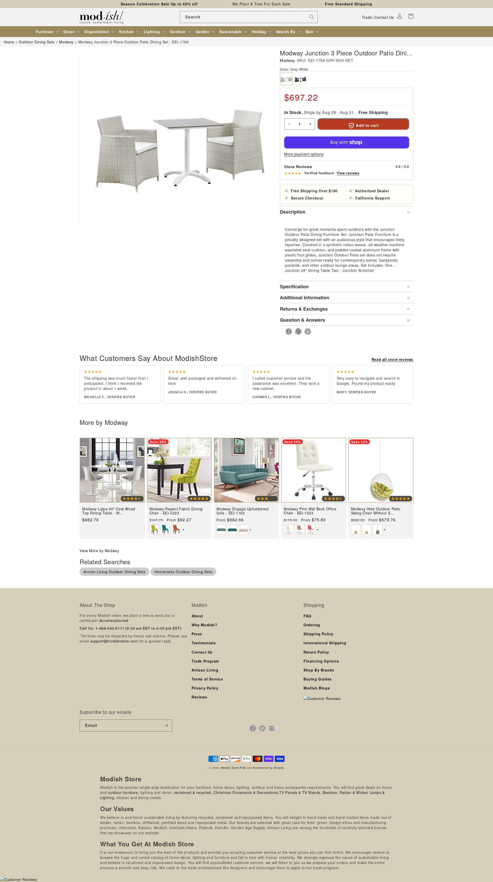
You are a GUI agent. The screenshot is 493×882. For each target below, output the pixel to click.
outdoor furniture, (123, 792)
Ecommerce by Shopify (268, 768)
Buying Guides (318, 679)
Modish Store (230, 768)
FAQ (307, 615)
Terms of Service (207, 679)
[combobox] (248, 17)
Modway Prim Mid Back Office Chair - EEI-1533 (310, 511)
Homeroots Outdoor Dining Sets (183, 571)
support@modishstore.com (114, 641)
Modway (287, 60)
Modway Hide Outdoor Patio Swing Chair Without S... (376, 511)
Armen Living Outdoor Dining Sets (114, 571)
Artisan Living (205, 670)
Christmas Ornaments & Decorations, (246, 792)
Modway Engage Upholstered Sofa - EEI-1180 (242, 511)
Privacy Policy (205, 688)
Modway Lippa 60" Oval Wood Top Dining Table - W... (108, 511)
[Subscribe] (166, 726)
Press (197, 633)
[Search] (311, 17)
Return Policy (316, 652)
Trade (367, 17)
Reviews (199, 696)
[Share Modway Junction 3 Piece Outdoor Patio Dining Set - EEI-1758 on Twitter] (296, 331)
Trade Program (205, 661)
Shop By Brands (319, 670)
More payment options (303, 154)
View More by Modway (99, 550)
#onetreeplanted (113, 620)
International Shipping (325, 642)
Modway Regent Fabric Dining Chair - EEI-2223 (176, 511)
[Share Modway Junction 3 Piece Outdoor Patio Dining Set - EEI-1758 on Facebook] (287, 331)
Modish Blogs (317, 688)
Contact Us (384, 17)
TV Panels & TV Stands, (300, 792)
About (197, 615)
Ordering (312, 624)
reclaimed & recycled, (193, 792)
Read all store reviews (392, 359)
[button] (410, 16)
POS (243, 768)
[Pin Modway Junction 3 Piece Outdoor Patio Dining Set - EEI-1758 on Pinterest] (306, 331)
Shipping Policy (319, 633)
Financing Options (321, 661)
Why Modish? (204, 624)
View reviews (348, 173)
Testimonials (204, 642)
